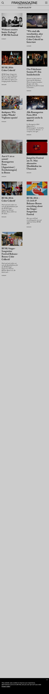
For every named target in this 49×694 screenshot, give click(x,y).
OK (47, 679)
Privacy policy (6, 686)
